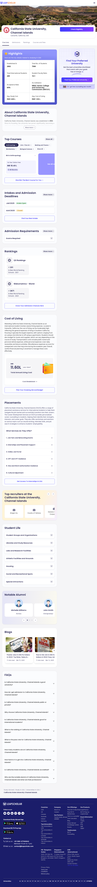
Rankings (26, 42)
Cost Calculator (72, 818)
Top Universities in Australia (46, 838)
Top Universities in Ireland (46, 842)
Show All (40, 149)
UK (42, 812)
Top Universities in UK (46, 831)
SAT (81, 823)
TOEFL (82, 821)
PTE (81, 824)
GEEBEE (56, 819)
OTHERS (89, 881)
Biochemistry (11, 149)
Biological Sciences (27, 149)
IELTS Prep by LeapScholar (84, 813)
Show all (49, 139)
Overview (5, 42)
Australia (43, 816)
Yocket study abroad (60, 817)
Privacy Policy (45, 867)
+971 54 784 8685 (72, 865)
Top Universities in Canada (46, 834)
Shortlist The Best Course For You (28, 180)
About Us (57, 809)
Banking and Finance (42, 145)
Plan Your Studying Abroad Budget (29, 390)
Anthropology (11, 145)
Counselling (70, 834)
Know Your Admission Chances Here (30, 306)
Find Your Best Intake (30, 218)
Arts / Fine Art (25, 145)
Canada (43, 814)
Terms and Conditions (44, 870)
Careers (56, 812)
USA (42, 809)
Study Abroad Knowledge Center (73, 824)
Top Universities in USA (46, 827)
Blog (68, 820)
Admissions (16, 42)
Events (69, 827)
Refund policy (45, 874)
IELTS (69, 832)
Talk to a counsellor (73, 816)
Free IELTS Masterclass (71, 813)
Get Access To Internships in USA (29, 481)
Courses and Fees (39, 42)
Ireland (43, 819)
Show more (47, 195)
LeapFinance (84, 809)
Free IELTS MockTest (73, 809)
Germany (44, 821)
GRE (81, 826)
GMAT (82, 828)
